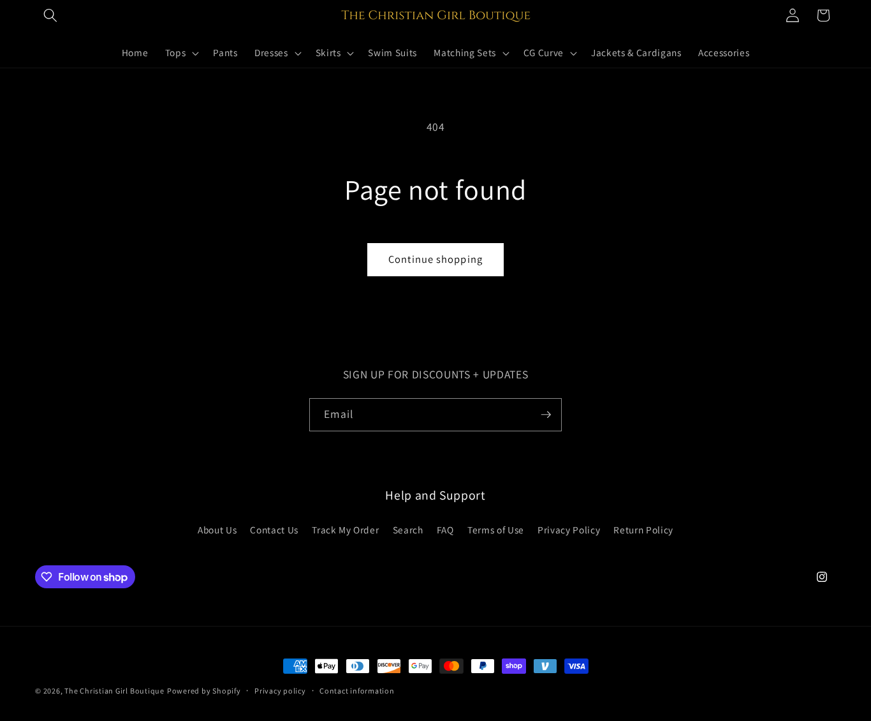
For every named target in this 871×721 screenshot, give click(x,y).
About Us (217, 529)
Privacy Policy (569, 529)
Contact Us (274, 529)
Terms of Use (495, 529)
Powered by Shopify (204, 690)
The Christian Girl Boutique (114, 690)
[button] (50, 15)
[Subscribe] (546, 414)
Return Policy (643, 529)
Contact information (357, 690)
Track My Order (345, 529)
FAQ (445, 529)
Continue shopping (435, 259)
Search (408, 529)
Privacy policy (280, 690)
